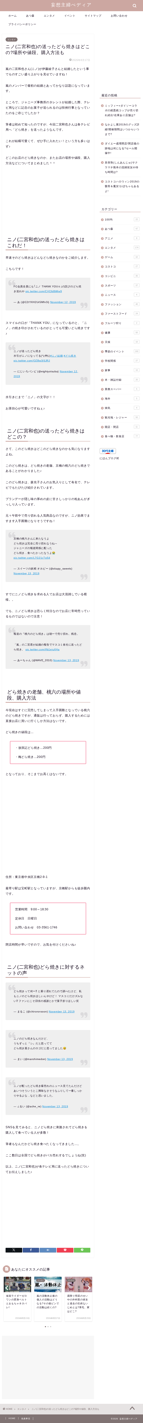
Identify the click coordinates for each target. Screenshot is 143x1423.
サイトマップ (93, 15)
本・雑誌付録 (121, 379)
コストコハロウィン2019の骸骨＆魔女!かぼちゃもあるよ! (122, 186)
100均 (121, 219)
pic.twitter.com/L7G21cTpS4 (32, 557)
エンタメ (49, 15)
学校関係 (121, 360)
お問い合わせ (119, 15)
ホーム (12, 15)
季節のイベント (121, 351)
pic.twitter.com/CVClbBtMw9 (44, 291)
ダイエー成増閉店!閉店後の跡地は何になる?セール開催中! (122, 148)
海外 (121, 398)
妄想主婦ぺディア (71, 4)
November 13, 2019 (26, 573)
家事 (121, 370)
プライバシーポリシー (22, 24)
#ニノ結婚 (56, 355)
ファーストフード (121, 313)
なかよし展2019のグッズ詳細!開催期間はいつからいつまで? (122, 129)
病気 (121, 408)
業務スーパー (121, 389)
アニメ (121, 238)
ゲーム (121, 257)
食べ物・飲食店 (121, 436)
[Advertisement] (48, 200)
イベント (69, 15)
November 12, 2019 (63, 302)
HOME (12, 1418)
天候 (121, 342)
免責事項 (25, 1418)
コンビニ (121, 276)
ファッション (121, 304)
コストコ (121, 266)
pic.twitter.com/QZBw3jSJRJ (32, 360)
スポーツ (121, 285)
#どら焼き (70, 355)
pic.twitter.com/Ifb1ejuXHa (43, 649)
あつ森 (30, 15)
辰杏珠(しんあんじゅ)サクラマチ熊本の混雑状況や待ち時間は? (121, 167)
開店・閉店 (121, 427)
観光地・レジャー (121, 417)
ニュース (121, 295)
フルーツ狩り (121, 323)
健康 (121, 332)
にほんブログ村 (109, 458)
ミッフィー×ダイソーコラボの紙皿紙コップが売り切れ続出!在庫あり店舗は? (121, 110)
